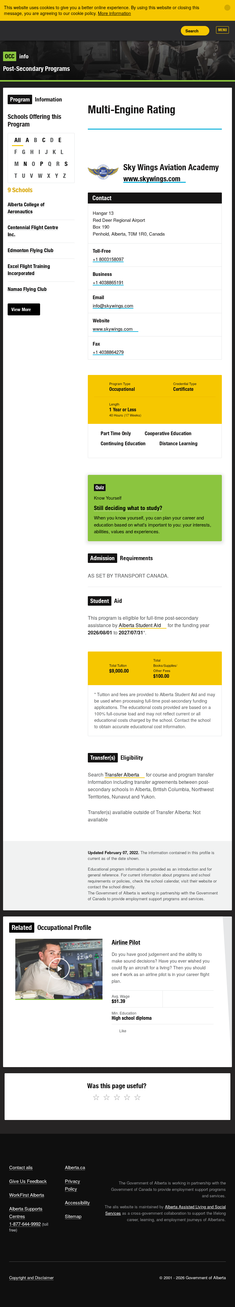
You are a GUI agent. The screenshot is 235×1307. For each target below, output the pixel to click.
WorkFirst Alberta (26, 1194)
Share (129, 31)
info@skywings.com (113, 305)
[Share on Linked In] (127, 141)
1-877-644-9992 (25, 1224)
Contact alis (21, 1167)
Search (192, 31)
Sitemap (73, 1216)
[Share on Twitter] (92, 141)
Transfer (122, 774)
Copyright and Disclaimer (31, 1277)
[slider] (50, 993)
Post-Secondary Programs (36, 68)
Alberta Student (140, 625)
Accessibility (77, 1202)
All (17, 140)
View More (21, 309)
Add (143, 31)
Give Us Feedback (28, 1181)
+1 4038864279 (108, 352)
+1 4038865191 (108, 282)
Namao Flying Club (27, 289)
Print (171, 31)
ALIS (50, 30)
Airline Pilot (126, 942)
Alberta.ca (75, 1167)
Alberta (20, 30)
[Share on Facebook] (109, 141)
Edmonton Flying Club (31, 250)
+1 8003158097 (108, 259)
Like (157, 30)
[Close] (227, 8)
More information (114, 13)
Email (144, 141)
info (16, 56)
